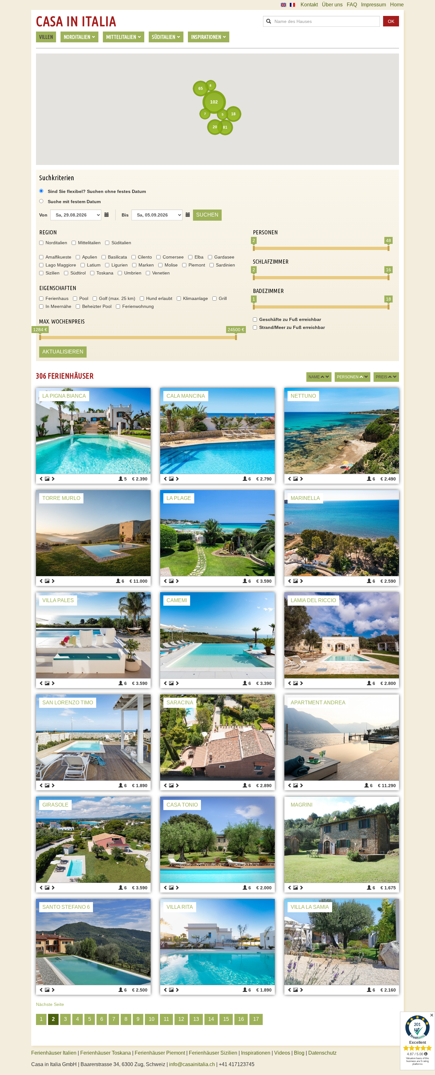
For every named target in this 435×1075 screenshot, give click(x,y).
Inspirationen (256, 1053)
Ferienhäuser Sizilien (213, 1053)
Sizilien (53, 272)
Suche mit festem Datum (74, 201)
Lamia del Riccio (313, 600)
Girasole (55, 805)
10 (151, 1019)
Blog (299, 1053)
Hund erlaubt (159, 298)
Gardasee (224, 257)
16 (241, 1019)
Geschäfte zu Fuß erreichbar (290, 319)
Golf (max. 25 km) (117, 298)
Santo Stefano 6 (66, 907)
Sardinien (225, 264)
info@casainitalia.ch (192, 1064)
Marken (146, 264)
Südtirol (78, 272)
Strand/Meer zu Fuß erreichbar (292, 327)
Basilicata (117, 257)
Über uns (332, 4)
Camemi (177, 600)
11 (166, 1019)
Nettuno (303, 396)
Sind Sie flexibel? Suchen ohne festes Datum (96, 191)
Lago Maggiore (61, 264)
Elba (199, 257)
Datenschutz (322, 1053)
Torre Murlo (61, 498)
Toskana (104, 272)
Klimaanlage (195, 298)
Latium (94, 264)
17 (256, 1019)
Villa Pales (58, 600)
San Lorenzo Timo (67, 702)
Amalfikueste (58, 257)
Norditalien (56, 242)
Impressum (373, 4)
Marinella (305, 498)
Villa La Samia (310, 907)
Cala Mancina (186, 396)
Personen (348, 377)
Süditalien (121, 242)
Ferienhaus (57, 298)
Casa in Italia (76, 21)
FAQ (352, 4)
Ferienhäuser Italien (53, 1053)
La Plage (179, 498)
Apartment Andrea (318, 702)
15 (226, 1019)
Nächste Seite (50, 1004)
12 (181, 1019)
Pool (83, 298)
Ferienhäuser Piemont (160, 1053)
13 (196, 1019)
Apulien (89, 257)
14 (211, 1019)
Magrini (301, 805)
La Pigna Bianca (64, 396)
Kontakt (309, 4)
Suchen (207, 214)
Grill (223, 298)
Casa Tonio (182, 805)
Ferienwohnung (138, 306)
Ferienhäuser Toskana (105, 1053)
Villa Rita (180, 907)
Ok (391, 21)
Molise (171, 264)
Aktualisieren (62, 351)
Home (397, 4)
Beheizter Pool (96, 306)
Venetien (161, 272)
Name (314, 377)
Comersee (173, 257)
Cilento (145, 257)
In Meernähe (58, 306)
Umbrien (132, 272)
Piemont (197, 264)
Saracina (180, 702)
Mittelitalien (89, 242)
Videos (282, 1053)
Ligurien (119, 264)
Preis (381, 377)
